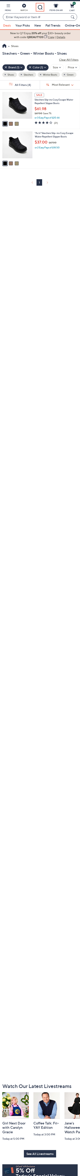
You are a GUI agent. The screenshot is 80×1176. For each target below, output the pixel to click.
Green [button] (70, 74)
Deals (7, 25)
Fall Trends (52, 25)
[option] (40, 35)
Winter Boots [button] (50, 74)
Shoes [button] (10, 74)
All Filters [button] (22, 84)
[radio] (5, 124)
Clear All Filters (68, 59)
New (37, 25)
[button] (8, 8)
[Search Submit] (73, 16)
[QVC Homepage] (4, 46)
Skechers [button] (28, 74)
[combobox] (36, 17)
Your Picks (22, 25)
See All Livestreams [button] (40, 1154)
